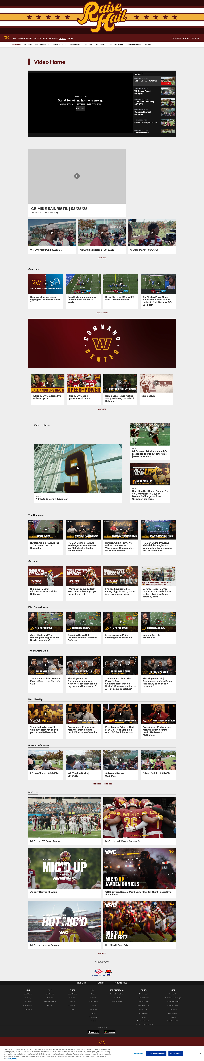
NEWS (28, 990)
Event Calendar (93, 1001)
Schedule (93, 998)
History (93, 1021)
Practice (72, 1001)
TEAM (93, 990)
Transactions (93, 1017)
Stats (93, 1013)
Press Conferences (50, 1001)
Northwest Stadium (116, 990)
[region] (102, 1053)
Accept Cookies (176, 1053)
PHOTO (72, 990)
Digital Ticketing (144, 1013)
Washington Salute (173, 1001)
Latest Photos (72, 994)
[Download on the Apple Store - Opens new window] (93, 1032)
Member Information (143, 1021)
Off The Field (28, 1001)
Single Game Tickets (143, 1005)
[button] (80, 108)
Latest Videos (50, 994)
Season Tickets (144, 998)
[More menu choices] (76, 38)
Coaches (93, 1005)
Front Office (93, 1009)
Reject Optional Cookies (156, 1053)
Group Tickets (143, 1009)
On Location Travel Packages (144, 1025)
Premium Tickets (143, 1001)
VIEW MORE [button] (102, 258)
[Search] (173, 37)
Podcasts (50, 1005)
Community (28, 1009)
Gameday (28, 998)
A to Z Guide (116, 998)
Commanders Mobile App (173, 998)
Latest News (28, 994)
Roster (93, 994)
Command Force (173, 1005)
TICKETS (144, 990)
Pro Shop (173, 1017)
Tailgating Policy (116, 1001)
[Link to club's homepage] (6, 38)
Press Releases (28, 1005)
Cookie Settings (137, 1053)
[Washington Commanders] (102, 1043)
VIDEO (50, 990)
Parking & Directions (116, 994)
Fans (72, 1009)
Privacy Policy (11, 1058)
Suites (144, 1017)
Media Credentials (172, 1021)
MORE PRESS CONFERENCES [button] (102, 784)
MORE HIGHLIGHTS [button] (102, 313)
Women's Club (172, 1013)
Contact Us (172, 994)
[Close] (200, 1053)
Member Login (143, 994)
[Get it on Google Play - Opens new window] (109, 1033)
